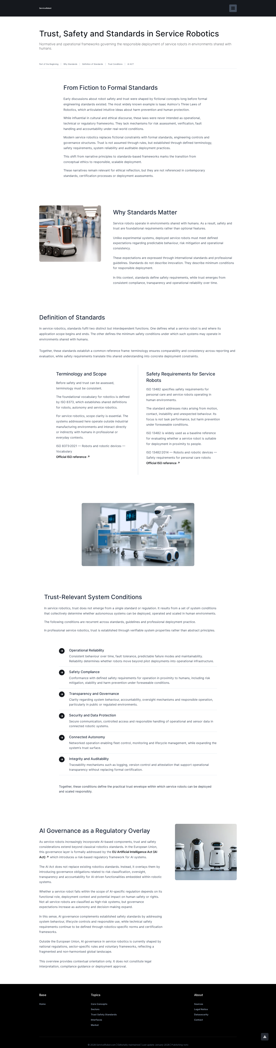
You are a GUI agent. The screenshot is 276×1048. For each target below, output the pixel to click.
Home (42, 1004)
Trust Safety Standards (104, 1014)
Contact (198, 1019)
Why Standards (70, 64)
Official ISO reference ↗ (73, 457)
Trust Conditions (115, 64)
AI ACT (130, 64)
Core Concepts (99, 1004)
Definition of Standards (92, 64)
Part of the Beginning (48, 64)
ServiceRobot (45, 8)
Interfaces (96, 1019)
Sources (198, 1004)
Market (95, 1025)
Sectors (95, 1009)
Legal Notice (201, 1009)
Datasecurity (201, 1014)
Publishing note (179, 1044)
